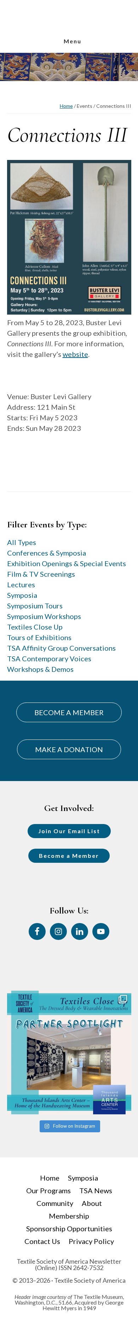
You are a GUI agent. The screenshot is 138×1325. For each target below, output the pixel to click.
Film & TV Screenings (41, 574)
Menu (72, 41)
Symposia (22, 595)
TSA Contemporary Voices (49, 658)
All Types (21, 542)
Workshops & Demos (40, 669)
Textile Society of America (69, 29)
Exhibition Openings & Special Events (66, 563)
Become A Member (69, 712)
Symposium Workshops (44, 616)
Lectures (21, 584)
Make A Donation (69, 749)
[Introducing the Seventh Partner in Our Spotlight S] (69, 1052)
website (75, 354)
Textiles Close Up (35, 627)
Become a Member (69, 855)
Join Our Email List (69, 831)
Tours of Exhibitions (39, 637)
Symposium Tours (35, 605)
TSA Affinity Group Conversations (61, 648)
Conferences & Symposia (46, 553)
